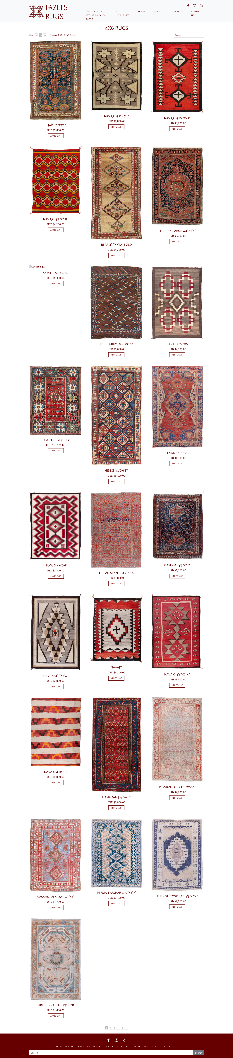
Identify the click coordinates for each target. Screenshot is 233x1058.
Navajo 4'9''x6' (56, 565)
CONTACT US (197, 13)
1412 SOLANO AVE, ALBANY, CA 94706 (96, 15)
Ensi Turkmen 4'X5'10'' (116, 344)
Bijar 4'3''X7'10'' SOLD (116, 244)
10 (37, 35)
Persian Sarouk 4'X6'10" (177, 787)
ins (193, 5)
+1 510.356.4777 (122, 13)
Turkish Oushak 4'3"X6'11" (55, 1005)
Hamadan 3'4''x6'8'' (116, 797)
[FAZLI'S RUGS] (36, 11)
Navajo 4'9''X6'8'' (55, 219)
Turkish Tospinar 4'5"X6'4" (177, 896)
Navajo (116, 667)
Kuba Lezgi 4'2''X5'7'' (56, 440)
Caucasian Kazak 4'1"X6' (55, 896)
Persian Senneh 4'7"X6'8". (116, 573)
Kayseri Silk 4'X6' (55, 273)
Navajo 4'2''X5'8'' (116, 116)
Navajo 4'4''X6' (177, 344)
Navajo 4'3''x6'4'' (55, 676)
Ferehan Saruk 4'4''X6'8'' (177, 231)
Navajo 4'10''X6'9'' (177, 118)
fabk (186, 5)
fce (108, 1039)
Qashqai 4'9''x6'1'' (177, 565)
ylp (124, 1039)
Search (198, 1052)
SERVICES (177, 11)
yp (201, 5)
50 (45, 35)
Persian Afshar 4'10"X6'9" (116, 892)
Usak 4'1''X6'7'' (177, 453)
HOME (141, 11)
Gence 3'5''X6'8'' (116, 470)
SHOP (157, 11)
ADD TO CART (55, 136)
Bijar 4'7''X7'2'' (55, 125)
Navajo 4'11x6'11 (55, 772)
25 (41, 35)
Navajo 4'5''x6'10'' (177, 674)
